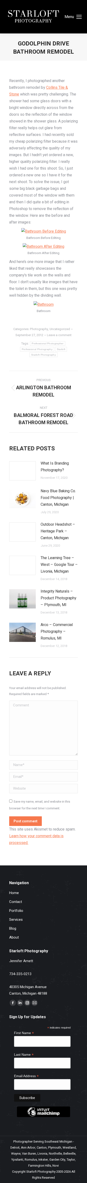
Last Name (24, 1054)
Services (16, 919)
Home (14, 893)
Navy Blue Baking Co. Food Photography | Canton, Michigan (58, 497)
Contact (15, 902)
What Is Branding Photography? (55, 466)
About (14, 937)
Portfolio (16, 910)
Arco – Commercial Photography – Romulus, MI (57, 631)
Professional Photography (37, 349)
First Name (24, 1033)
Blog (12, 928)
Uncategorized (60, 329)
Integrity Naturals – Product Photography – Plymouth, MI (58, 598)
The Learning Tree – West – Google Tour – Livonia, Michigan (59, 564)
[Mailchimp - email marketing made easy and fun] (43, 1116)
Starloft (61, 349)
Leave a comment (59, 335)
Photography (39, 329)
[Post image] (22, 470)
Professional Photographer (48, 343)
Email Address (26, 1076)
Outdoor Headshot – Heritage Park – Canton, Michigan (58, 531)
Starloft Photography (43, 354)
